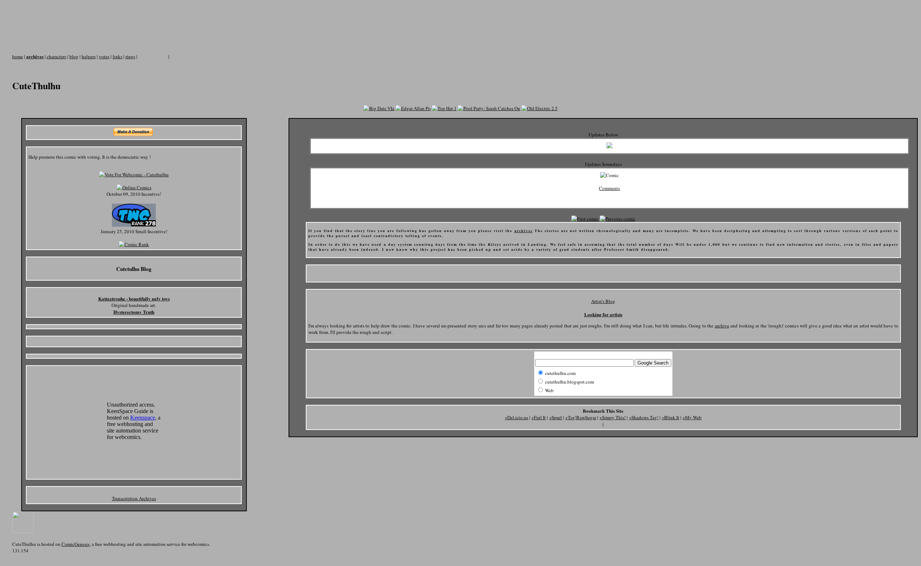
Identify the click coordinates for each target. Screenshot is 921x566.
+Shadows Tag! (643, 417)
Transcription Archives (134, 498)
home (17, 56)
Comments (609, 188)
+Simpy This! (612, 417)
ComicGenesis (76, 544)
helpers (89, 56)
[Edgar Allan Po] (413, 108)
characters (56, 56)
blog (73, 56)
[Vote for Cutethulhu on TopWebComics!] (134, 225)
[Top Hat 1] (444, 108)
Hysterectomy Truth (133, 311)
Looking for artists (603, 314)
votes (104, 56)
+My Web (692, 417)
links (117, 56)
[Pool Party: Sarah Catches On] (489, 108)
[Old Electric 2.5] (539, 108)
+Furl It (538, 417)
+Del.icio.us (516, 417)
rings (130, 56)
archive (722, 325)
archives (35, 56)
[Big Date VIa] (378, 108)
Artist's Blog (603, 301)
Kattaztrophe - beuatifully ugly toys (134, 298)
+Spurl (555, 417)
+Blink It (670, 417)
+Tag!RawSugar (580, 417)
